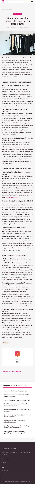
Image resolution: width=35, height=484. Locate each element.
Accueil (4, 9)
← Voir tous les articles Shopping (11, 371)
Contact (4, 473)
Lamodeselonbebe (9, 448)
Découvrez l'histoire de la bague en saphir (16, 391)
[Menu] (31, 1)
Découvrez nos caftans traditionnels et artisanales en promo (14, 421)
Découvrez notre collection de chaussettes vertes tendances (17, 410)
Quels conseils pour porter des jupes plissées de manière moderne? (17, 415)
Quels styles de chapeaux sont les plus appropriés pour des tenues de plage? (14, 432)
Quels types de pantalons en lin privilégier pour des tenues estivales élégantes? (17, 426)
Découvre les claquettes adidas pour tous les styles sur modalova (16, 395)
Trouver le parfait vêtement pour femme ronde (17, 400)
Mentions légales (6, 471)
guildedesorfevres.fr (12, 197)
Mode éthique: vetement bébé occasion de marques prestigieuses (15, 404)
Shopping (9, 9)
